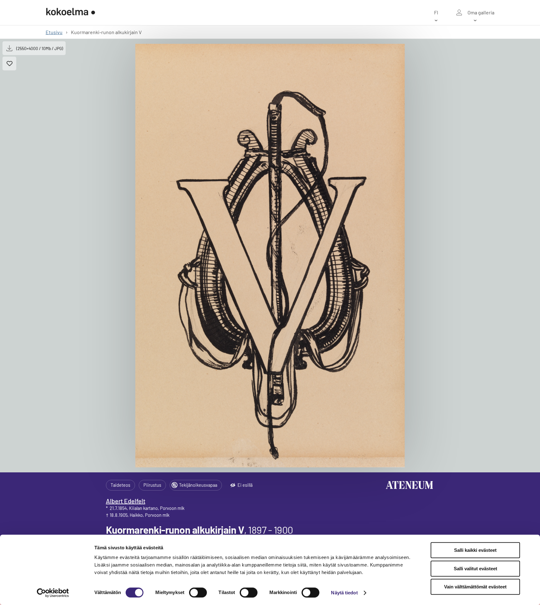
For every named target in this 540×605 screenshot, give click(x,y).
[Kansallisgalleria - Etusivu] (71, 12)
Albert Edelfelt (125, 501)
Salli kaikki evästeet (475, 550)
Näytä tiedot (344, 592)
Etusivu (54, 32)
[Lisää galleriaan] (9, 63)
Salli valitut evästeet (475, 568)
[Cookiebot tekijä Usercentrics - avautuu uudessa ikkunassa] (53, 592)
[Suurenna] (270, 255)
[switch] (198, 592)
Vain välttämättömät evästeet (475, 586)
